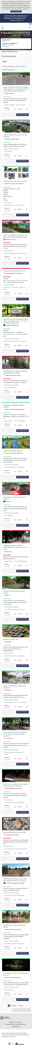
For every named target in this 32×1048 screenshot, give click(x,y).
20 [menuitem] (15, 69)
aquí (28, 9)
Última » (21, 1005)
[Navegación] (30, 27)
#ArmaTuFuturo (5, 35)
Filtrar (4, 61)
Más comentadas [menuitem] (20, 66)
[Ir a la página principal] (2, 28)
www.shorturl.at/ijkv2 (9, 334)
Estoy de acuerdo (16, 11)
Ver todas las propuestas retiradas (21, 1009)
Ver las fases (5, 46)
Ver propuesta (23, 114)
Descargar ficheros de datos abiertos (15, 1024)
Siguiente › (14, 1005)
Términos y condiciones (15, 1022)
